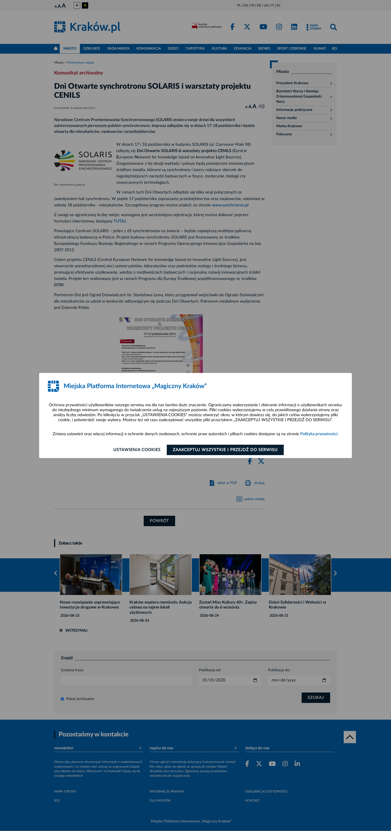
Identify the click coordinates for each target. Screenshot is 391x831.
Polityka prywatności (318, 434)
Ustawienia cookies (137, 450)
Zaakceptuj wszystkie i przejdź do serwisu (225, 450)
